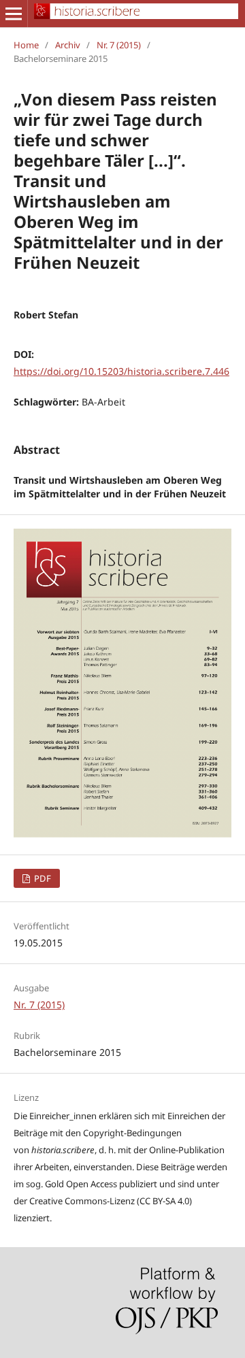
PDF (41, 878)
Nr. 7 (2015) (119, 45)
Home (26, 45)
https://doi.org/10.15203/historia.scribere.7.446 (121, 371)
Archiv (67, 45)
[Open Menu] (13, 13)
